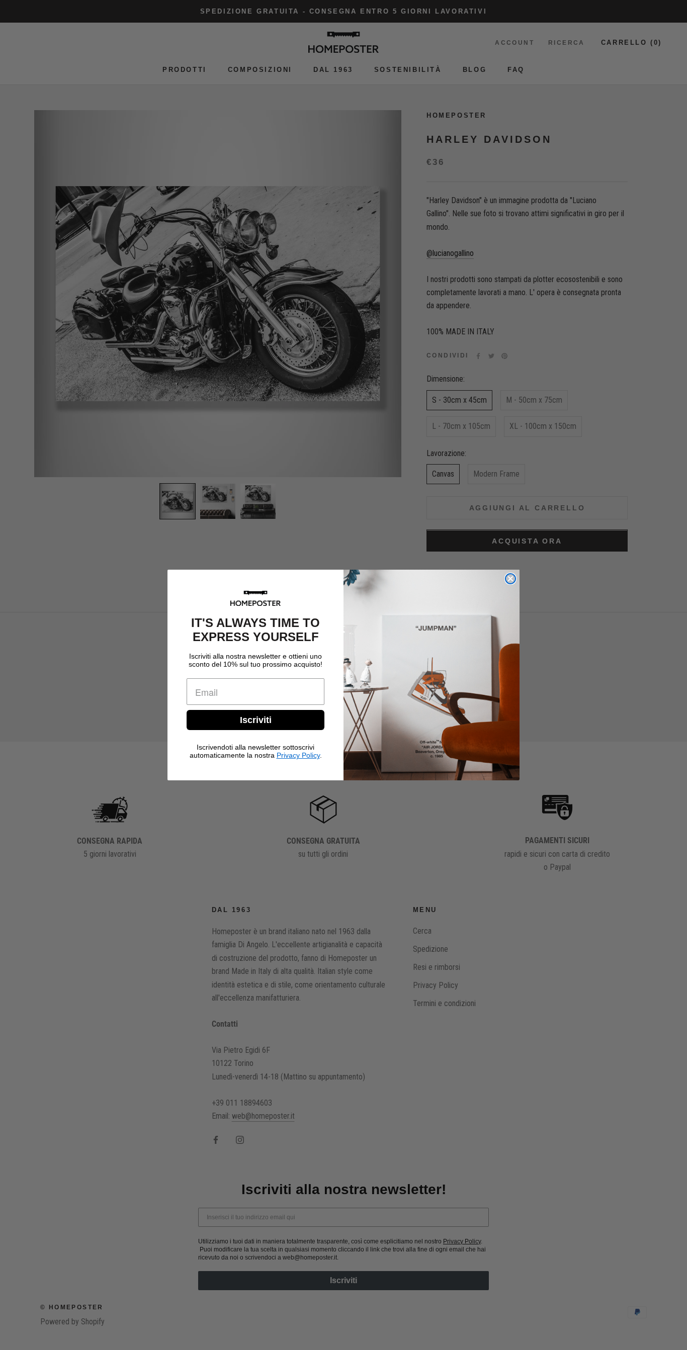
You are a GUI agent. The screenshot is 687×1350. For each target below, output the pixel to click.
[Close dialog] (510, 579)
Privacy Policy (298, 755)
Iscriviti (256, 720)
